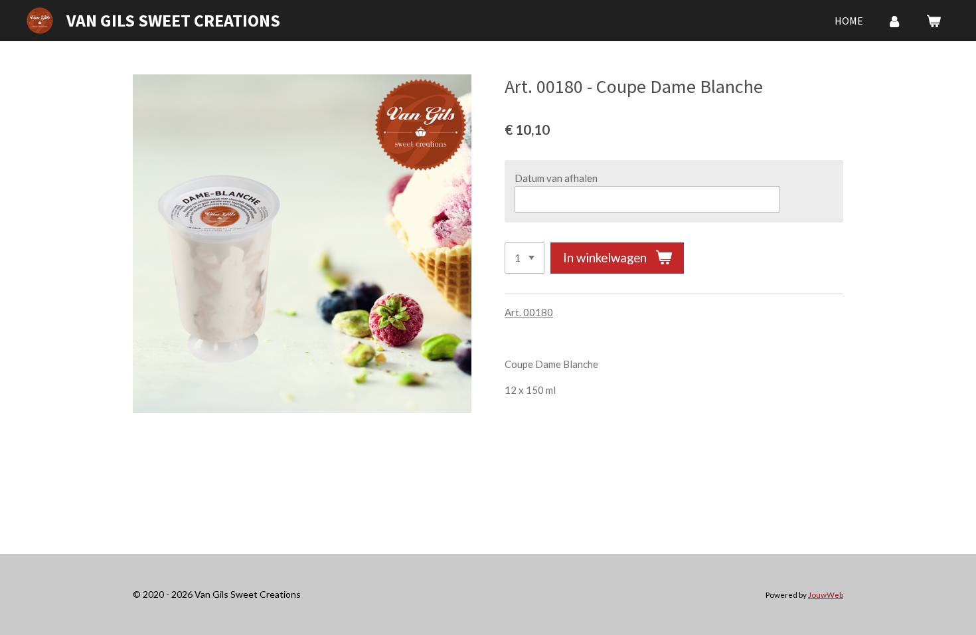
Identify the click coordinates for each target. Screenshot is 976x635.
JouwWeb (825, 594)
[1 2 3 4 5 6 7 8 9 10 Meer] (524, 258)
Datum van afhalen (556, 178)
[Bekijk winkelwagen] (933, 21)
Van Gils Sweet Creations (173, 20)
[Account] (894, 21)
